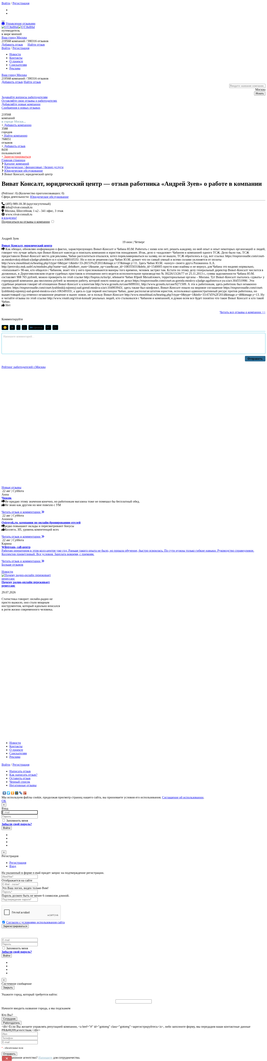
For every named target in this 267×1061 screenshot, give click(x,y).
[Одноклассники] (13, 676)
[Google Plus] (25, 676)
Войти (6, 3)
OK (4, 684)
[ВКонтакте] (4, 676)
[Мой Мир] (17, 676)
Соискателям (18, 64)
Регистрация (21, 3)
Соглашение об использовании (182, 680)
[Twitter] (8, 676)
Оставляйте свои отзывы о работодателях (29, 100)
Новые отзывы (11, 370)
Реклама (14, 68)
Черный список (19, 664)
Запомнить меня (16, 703)
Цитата (37, 327)
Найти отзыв (36, 44)
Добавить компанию (17, 125)
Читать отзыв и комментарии (21, 395)
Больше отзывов (12, 447)
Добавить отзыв (14, 146)
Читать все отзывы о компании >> (242, 312)
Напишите (45, 940)
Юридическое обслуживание (49, 196)
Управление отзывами (20, 23)
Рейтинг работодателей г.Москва (24, 367)
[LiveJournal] (21, 676)
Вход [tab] (12, 749)
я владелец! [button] (9, 217)
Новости (15, 54)
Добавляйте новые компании (21, 104)
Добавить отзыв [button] (12, 44)
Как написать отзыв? (23, 657)
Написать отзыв (20, 654)
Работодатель (11, 905)
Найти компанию (15, 135)
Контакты (15, 57)
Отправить (255, 358)
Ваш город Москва (14, 37)
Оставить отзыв (19, 661)
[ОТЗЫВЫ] (18, 27)
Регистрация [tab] (17, 745)
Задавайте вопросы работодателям (24, 97)
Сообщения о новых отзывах (21, 107)
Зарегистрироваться (17, 156)
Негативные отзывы (23, 668)
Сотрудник (9, 901)
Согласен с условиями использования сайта (35, 805)
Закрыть (8, 870)
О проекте (16, 61)
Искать (260, 93)
